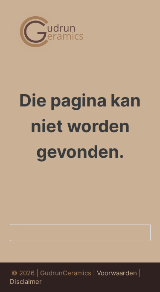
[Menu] (147, 33)
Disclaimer (26, 281)
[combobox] (72, 232)
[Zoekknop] (142, 232)
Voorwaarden (117, 273)
